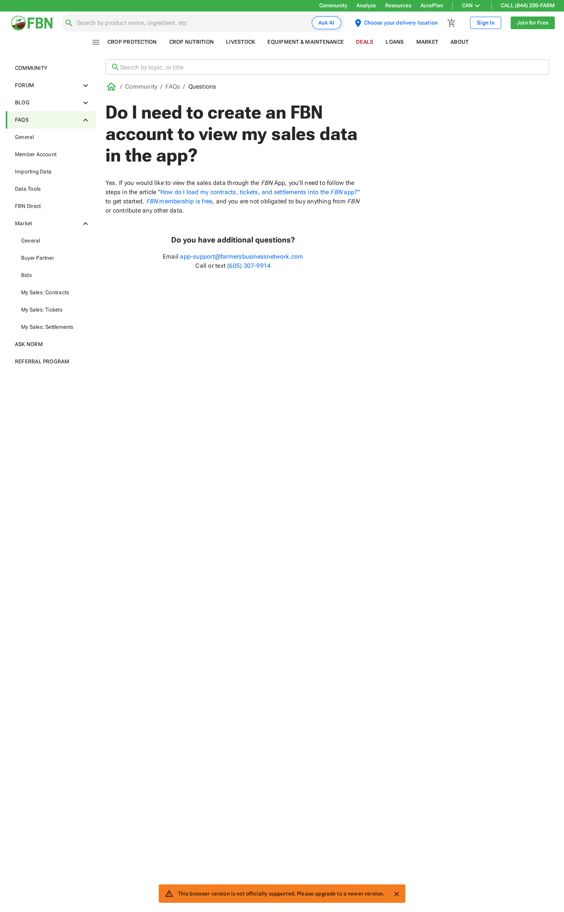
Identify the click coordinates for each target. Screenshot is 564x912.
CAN (467, 5)
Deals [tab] (364, 42)
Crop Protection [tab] (132, 42)
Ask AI (326, 23)
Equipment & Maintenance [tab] (305, 42)
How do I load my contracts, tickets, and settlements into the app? (259, 192)
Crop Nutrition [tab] (191, 42)
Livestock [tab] (240, 42)
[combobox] (193, 23)
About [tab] (459, 42)
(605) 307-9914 (248, 265)
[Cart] (451, 23)
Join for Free (533, 23)
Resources (398, 5)
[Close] (396, 894)
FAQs (172, 86)
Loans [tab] (395, 42)
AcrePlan (432, 5)
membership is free (179, 201)
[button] (51, 68)
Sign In (486, 23)
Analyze (366, 5)
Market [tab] (427, 42)
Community (333, 5)
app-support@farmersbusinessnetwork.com (241, 256)
